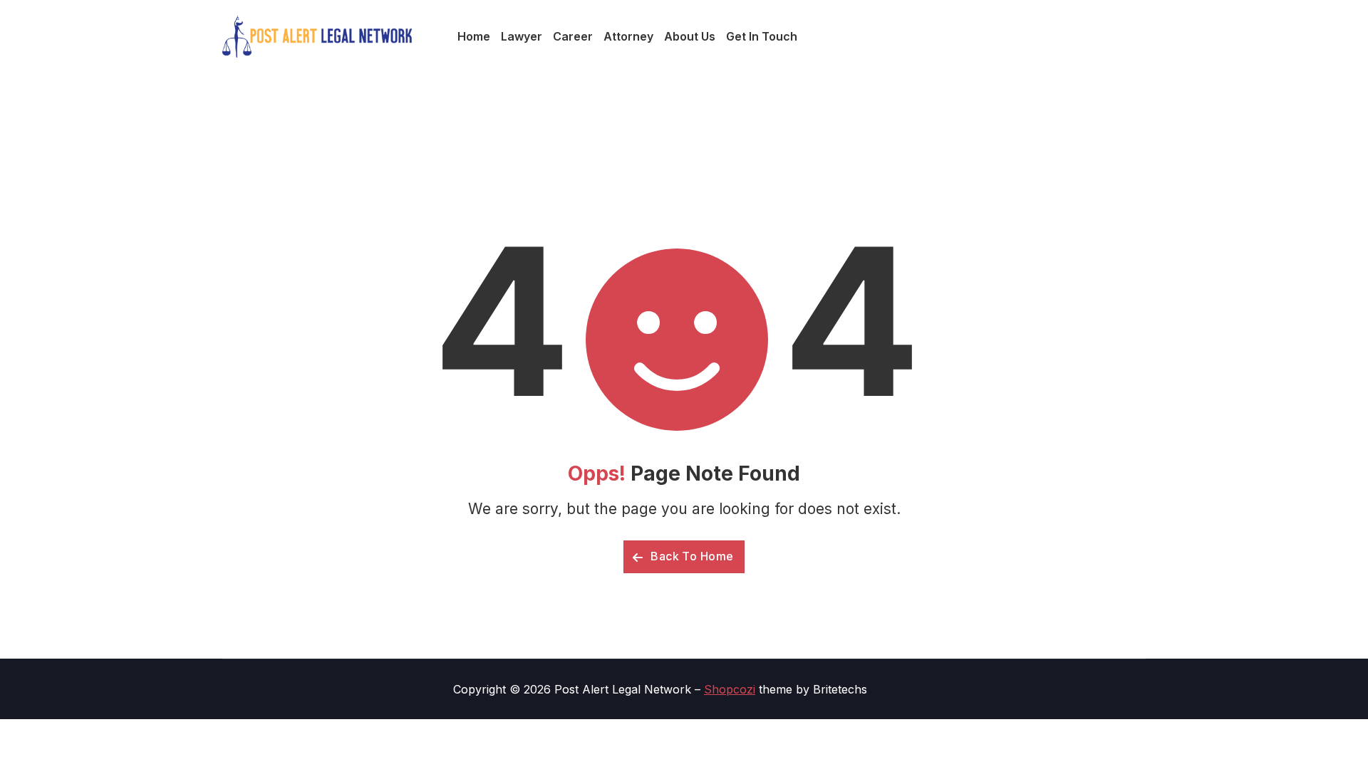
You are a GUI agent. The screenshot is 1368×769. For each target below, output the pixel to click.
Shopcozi (729, 689)
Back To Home (691, 556)
